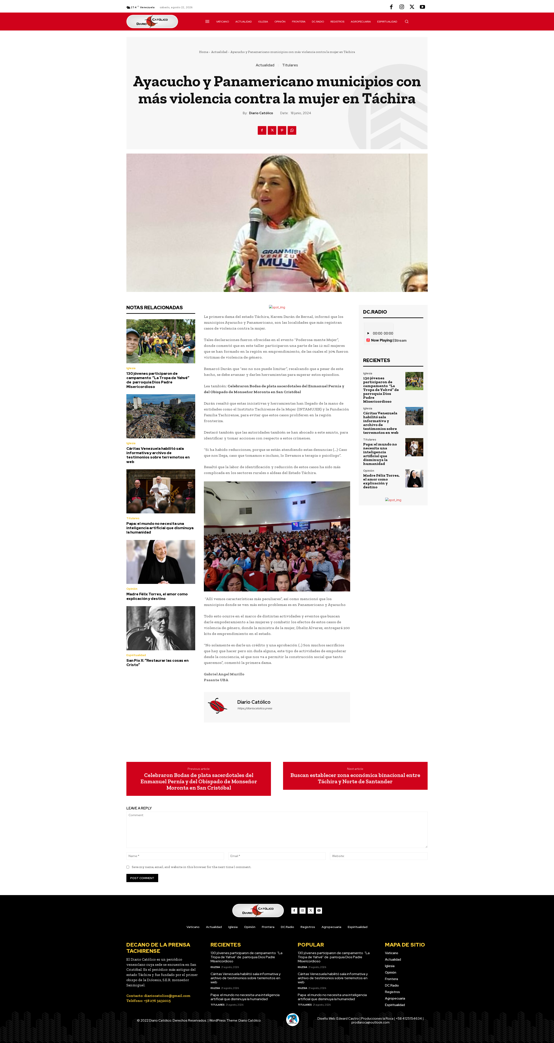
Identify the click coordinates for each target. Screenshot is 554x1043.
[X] (412, 7)
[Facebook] (391, 7)
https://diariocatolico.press (254, 708)
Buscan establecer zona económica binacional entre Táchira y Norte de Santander (355, 778)
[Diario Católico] (220, 706)
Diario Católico (261, 113)
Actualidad (219, 52)
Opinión (131, 588)
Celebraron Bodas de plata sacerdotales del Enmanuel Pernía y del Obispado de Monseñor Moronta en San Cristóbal (198, 781)
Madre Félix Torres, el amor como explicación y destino (157, 596)
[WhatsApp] (292, 130)
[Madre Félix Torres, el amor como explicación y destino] (160, 562)
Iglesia (130, 368)
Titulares (290, 65)
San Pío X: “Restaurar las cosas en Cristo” (157, 662)
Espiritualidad (136, 655)
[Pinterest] (282, 130)
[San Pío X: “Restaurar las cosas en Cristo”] (160, 628)
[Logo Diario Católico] (160, 21)
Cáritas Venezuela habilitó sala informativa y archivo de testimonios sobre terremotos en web (158, 455)
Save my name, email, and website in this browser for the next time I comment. (191, 867)
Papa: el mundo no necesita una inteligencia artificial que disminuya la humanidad (159, 528)
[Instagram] (401, 7)
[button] (407, 21)
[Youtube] (422, 7)
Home (203, 52)
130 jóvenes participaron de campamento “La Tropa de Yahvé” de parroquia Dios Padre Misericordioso (157, 380)
